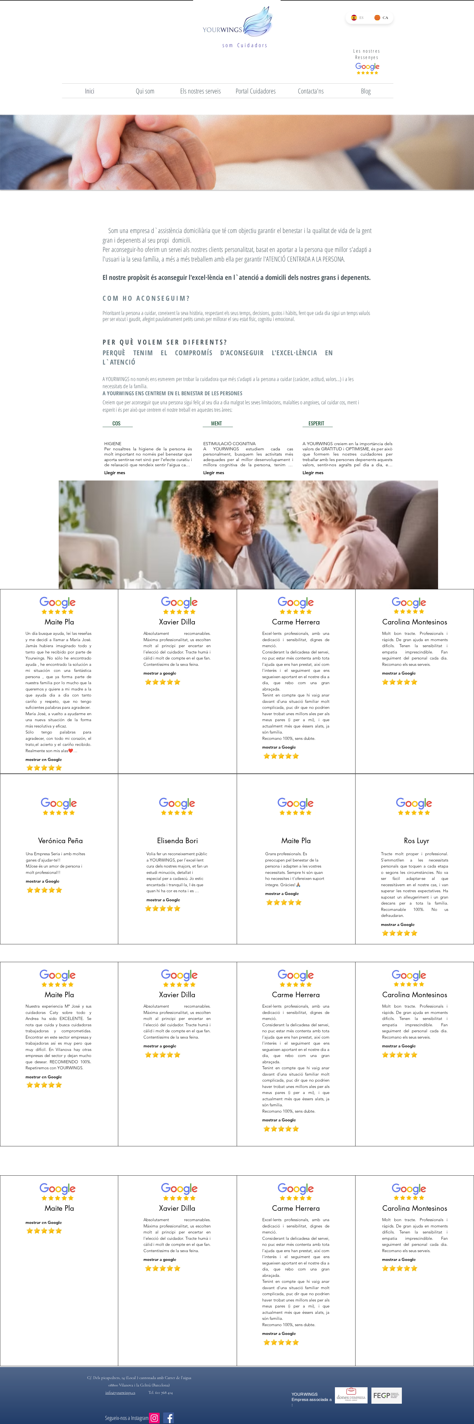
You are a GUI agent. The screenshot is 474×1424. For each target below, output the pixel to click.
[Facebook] (168, 1417)
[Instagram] (154, 1418)
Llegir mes (114, 472)
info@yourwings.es (120, 1392)
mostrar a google (159, 673)
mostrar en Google (44, 759)
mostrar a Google (279, 747)
